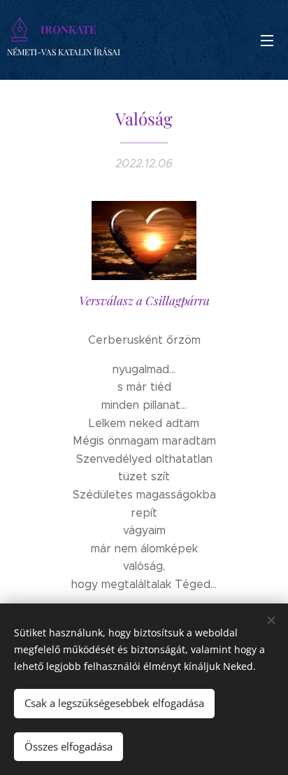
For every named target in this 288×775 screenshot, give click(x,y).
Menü (267, 40)
